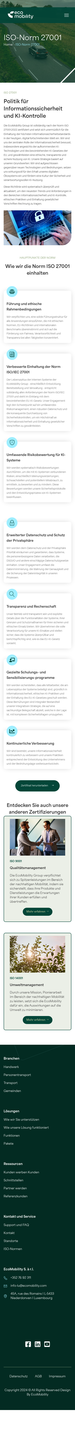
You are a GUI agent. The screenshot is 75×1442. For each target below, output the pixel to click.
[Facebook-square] (28, 1344)
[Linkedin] (37, 1344)
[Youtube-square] (47, 1344)
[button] (66, 15)
